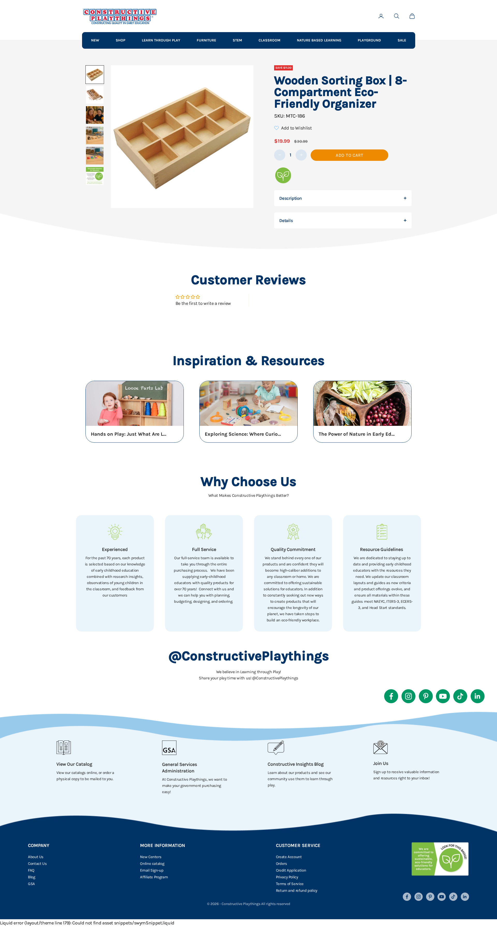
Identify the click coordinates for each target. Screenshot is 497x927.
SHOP (120, 40)
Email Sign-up (151, 870)
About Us (35, 856)
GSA (31, 883)
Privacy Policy (287, 877)
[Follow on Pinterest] (426, 696)
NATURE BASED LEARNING (319, 40)
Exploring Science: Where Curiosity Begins (243, 434)
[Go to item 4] (94, 135)
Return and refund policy (296, 890)
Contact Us (37, 863)
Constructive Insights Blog (296, 764)
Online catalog (152, 863)
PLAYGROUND (369, 40)
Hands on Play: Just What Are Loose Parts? (130, 434)
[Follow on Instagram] (408, 696)
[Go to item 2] (94, 94)
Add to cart (349, 155)
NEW (95, 40)
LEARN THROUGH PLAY (161, 40)
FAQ (31, 870)
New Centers (150, 856)
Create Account (289, 856)
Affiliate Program (154, 877)
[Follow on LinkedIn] (477, 696)
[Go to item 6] (94, 176)
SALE (402, 40)
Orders (281, 863)
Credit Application (291, 870)
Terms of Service (290, 883)
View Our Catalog (74, 764)
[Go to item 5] (94, 155)
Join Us (380, 763)
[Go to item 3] (94, 115)
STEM (237, 40)
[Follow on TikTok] (460, 696)
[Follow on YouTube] (443, 696)
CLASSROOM (269, 40)
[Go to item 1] (94, 74)
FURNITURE (206, 40)
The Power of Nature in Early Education (357, 434)
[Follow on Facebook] (391, 696)
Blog (31, 877)
